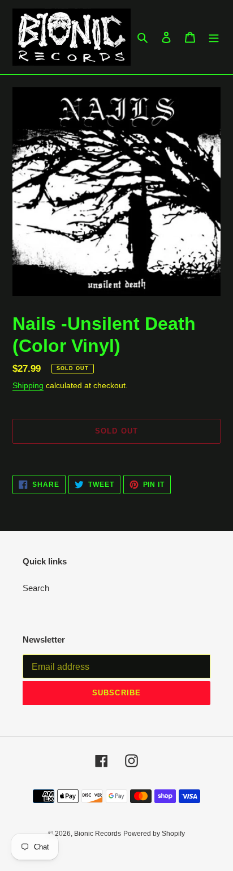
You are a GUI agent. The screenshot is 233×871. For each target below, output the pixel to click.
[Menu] (214, 37)
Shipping (28, 385)
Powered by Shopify (154, 834)
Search (36, 588)
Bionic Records (97, 834)
